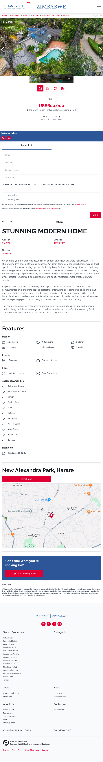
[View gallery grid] (48, 88)
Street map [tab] (26, 479)
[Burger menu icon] (99, 6)
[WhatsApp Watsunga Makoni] (8, 138)
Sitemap (6, 750)
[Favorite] (95, 16)
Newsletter (12, 195)
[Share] (101, 16)
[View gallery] (40, 88)
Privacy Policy (81, 204)
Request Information (32, 750)
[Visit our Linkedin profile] (49, 624)
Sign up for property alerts (24, 574)
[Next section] (11, 222)
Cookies (45, 750)
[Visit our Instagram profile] (54, 624)
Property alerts (14, 199)
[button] (2, 49)
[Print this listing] (55, 88)
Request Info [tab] (27, 145)
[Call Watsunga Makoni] (3, 138)
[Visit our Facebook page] (43, 624)
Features (59, 222)
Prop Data (23, 741)
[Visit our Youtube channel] (59, 624)
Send (95, 215)
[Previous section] (3, 222)
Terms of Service (52, 208)
